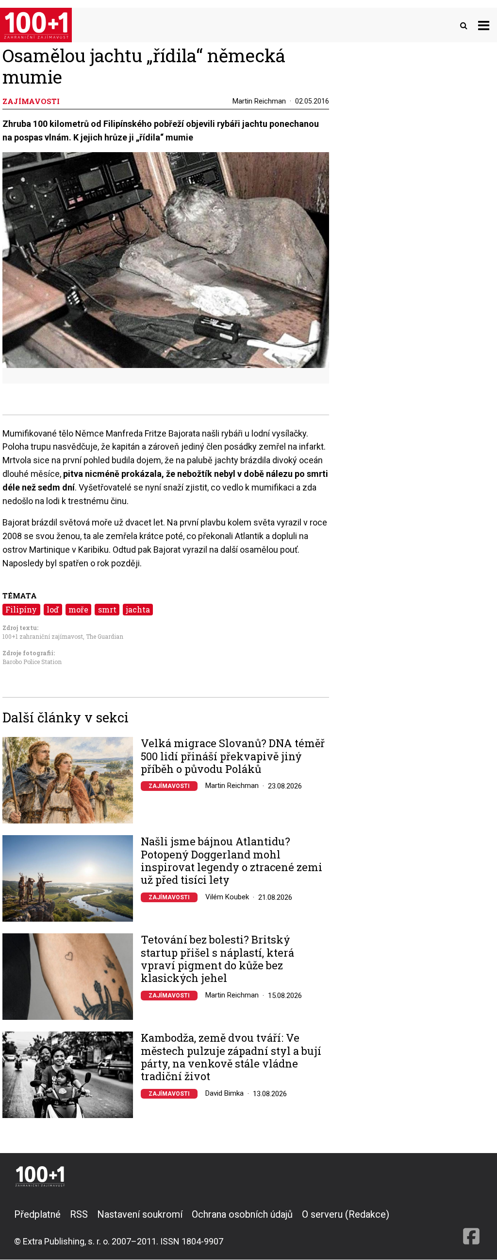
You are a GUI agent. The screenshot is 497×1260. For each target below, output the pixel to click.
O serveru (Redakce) (345, 1214)
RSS (79, 1214)
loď (53, 609)
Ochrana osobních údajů (242, 1214)
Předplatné (37, 1214)
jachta (138, 609)
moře (78, 609)
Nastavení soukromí (139, 1214)
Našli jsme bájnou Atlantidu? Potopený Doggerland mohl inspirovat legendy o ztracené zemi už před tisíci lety (231, 861)
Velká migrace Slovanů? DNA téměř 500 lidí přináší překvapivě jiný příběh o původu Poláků (233, 756)
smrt (107, 609)
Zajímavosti (169, 786)
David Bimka (224, 1093)
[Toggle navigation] (483, 25)
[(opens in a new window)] (471, 1227)
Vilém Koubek (227, 896)
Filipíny (21, 609)
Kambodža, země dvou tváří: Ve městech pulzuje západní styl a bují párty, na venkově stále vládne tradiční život (231, 1057)
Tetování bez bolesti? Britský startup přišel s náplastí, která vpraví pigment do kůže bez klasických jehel (217, 959)
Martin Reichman (259, 101)
